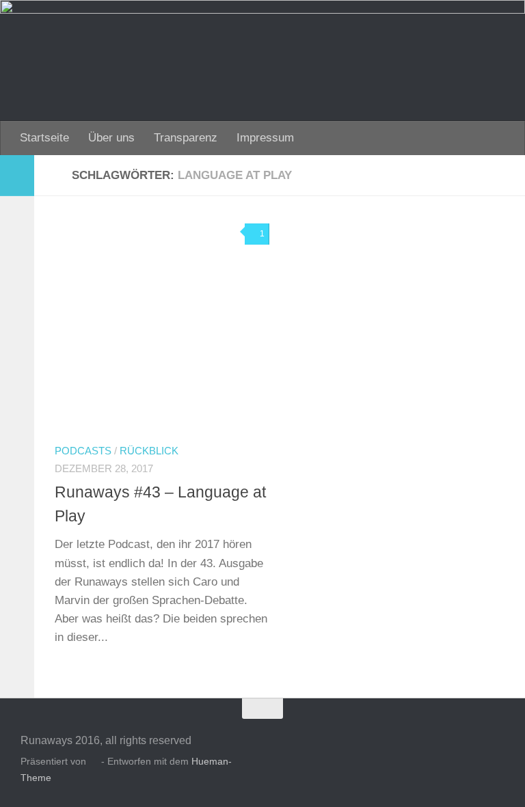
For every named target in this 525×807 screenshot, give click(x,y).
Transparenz (185, 137)
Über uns (111, 137)
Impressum (265, 137)
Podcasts (83, 451)
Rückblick (149, 451)
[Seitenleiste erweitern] (17, 175)
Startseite (44, 137)
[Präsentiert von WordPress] (93, 762)
